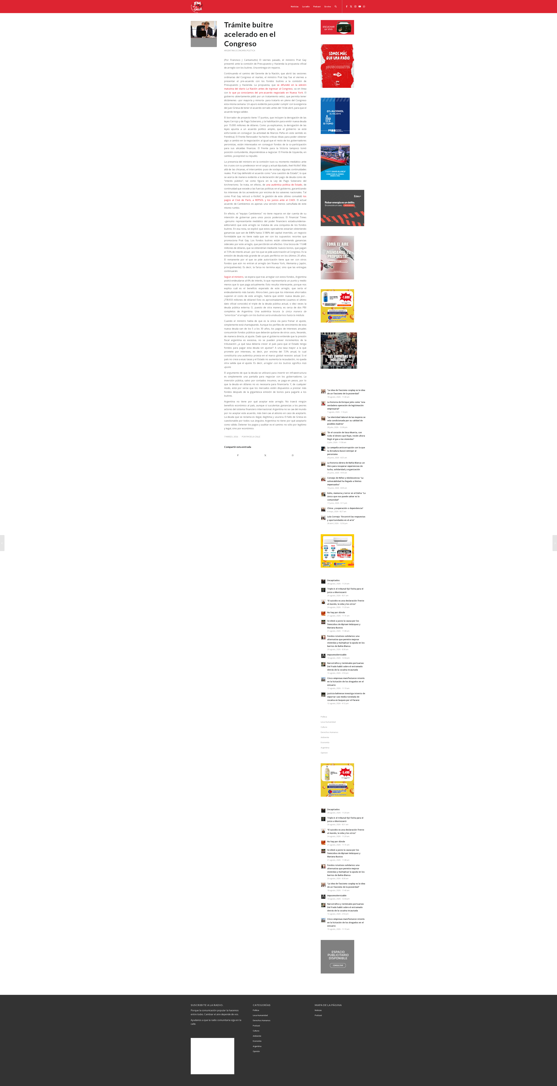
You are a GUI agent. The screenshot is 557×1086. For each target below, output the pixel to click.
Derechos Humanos (329, 732)
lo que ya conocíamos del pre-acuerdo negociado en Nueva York (266, 92)
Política (251, 50)
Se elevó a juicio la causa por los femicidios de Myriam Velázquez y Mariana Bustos (343, 624)
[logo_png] (197, 6)
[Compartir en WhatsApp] (292, 455)
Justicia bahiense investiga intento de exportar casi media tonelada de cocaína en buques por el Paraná (346, 696)
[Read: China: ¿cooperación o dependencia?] (323, 509)
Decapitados (333, 580)
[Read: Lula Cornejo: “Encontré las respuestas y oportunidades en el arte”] (323, 517)
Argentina (229, 50)
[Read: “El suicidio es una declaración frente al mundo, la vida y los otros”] (323, 601)
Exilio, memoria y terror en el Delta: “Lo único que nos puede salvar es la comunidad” (346, 496)
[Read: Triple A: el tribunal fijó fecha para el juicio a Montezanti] (323, 590)
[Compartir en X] (265, 455)
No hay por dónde (336, 612)
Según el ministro (233, 276)
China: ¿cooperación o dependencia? (345, 508)
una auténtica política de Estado (284, 184)
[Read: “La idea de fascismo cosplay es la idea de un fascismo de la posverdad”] (323, 391)
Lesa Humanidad (328, 722)
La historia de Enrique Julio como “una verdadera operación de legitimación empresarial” (346, 405)
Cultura (324, 727)
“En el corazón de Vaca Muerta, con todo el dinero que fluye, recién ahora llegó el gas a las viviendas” (346, 435)
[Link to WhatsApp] (364, 6)
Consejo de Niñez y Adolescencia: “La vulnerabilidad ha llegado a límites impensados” (345, 481)
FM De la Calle (253, 437)
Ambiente (325, 737)
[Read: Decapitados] (323, 581)
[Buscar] (335, 6)
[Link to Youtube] (360, 6)
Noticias (318, 1010)
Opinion (324, 752)
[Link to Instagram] (355, 6)
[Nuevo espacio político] (2, 543)
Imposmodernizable (336, 654)
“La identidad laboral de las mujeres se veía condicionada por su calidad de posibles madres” (346, 420)
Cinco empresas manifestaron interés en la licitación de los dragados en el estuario (346, 681)
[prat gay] (204, 34)
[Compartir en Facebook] (238, 455)
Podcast (256, 1025)
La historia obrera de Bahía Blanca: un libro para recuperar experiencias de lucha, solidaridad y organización (346, 466)
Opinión (256, 1051)
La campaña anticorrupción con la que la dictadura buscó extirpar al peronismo (346, 451)
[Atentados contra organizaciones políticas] (555, 543)
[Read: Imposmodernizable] (323, 655)
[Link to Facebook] (346, 6)
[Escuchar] (337, 33)
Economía (241, 50)
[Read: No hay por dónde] (323, 613)
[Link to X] (351, 6)
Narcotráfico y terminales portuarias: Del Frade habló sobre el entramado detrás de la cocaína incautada (345, 666)
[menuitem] (294, 6)
